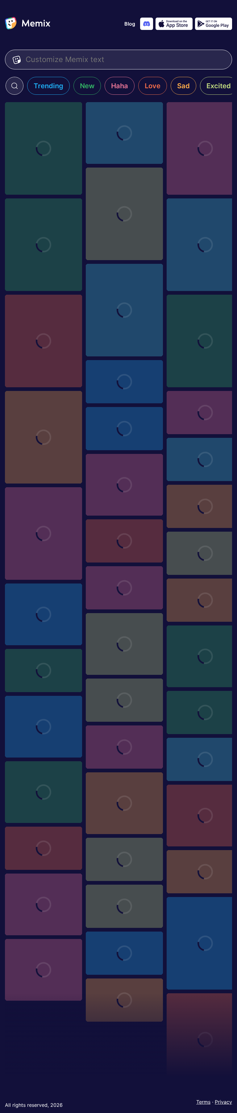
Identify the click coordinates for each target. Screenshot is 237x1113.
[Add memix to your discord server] (146, 24)
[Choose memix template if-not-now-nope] (124, 381)
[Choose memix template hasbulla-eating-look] (124, 310)
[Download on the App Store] (174, 24)
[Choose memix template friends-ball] (124, 906)
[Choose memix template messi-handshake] (43, 727)
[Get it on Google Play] (213, 24)
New (87, 86)
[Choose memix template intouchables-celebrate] (43, 792)
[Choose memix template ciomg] (124, 428)
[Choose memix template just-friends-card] (124, 541)
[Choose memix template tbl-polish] (43, 614)
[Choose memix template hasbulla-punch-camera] (43, 244)
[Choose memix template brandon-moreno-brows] (124, 1000)
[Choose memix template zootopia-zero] (124, 587)
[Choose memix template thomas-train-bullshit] (124, 644)
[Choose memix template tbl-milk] (124, 747)
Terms (203, 1102)
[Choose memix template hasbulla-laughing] (43, 437)
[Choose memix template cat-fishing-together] (43, 970)
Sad (183, 86)
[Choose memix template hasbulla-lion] (43, 533)
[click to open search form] (14, 85)
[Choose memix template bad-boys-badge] (43, 848)
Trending (48, 86)
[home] (27, 24)
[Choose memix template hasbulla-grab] (124, 133)
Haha (119, 86)
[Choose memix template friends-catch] (43, 904)
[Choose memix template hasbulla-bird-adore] (43, 148)
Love (152, 86)
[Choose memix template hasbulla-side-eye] (124, 214)
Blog (129, 24)
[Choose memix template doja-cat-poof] (124, 953)
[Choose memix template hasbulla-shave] (124, 485)
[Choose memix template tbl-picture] (43, 670)
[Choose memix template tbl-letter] (124, 700)
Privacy (223, 1102)
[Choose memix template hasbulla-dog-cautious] (43, 341)
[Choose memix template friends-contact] (124, 859)
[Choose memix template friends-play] (124, 803)
